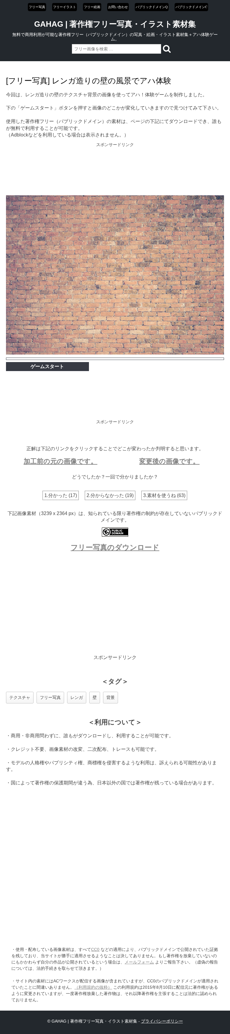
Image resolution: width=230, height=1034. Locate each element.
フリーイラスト (64, 7)
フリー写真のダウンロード (115, 547)
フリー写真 (37, 7)
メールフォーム (139, 962)
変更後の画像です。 (169, 461)
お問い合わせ (118, 7)
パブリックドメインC (191, 7)
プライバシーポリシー (162, 1021)
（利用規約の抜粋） (93, 987)
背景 (110, 697)
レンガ (76, 697)
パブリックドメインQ (152, 7)
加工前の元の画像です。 (60, 461)
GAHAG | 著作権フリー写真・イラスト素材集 (115, 23)
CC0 (95, 949)
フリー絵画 (92, 7)
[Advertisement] (115, 169)
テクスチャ (19, 697)
